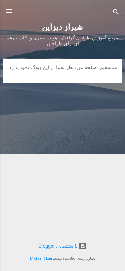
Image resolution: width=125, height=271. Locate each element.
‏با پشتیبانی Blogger (59, 246)
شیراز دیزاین (62, 26)
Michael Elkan (41, 259)
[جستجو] (116, 13)
